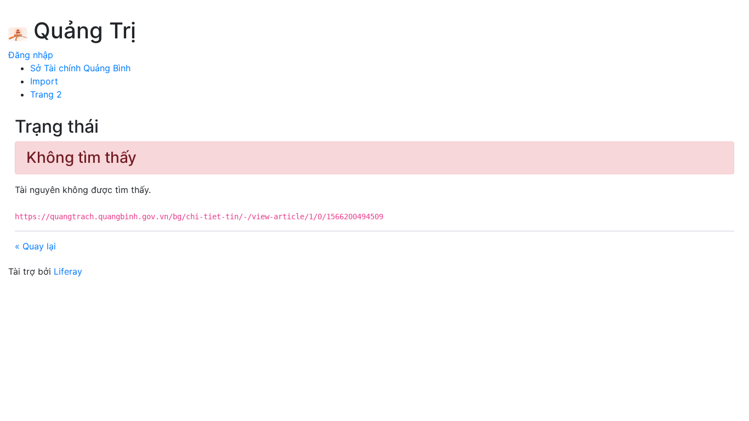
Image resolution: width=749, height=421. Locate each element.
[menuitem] (80, 67)
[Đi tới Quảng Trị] (17, 32)
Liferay (68, 271)
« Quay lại (35, 246)
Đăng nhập (30, 54)
